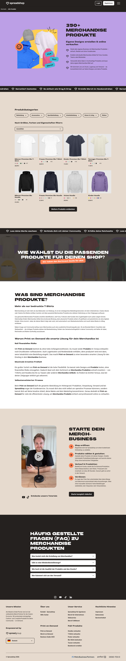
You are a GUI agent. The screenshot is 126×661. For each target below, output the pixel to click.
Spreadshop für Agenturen (77, 612)
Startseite (3, 9)
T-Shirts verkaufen (74, 634)
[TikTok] (28, 497)
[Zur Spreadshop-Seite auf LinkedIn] (70, 597)
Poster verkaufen (73, 637)
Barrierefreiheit (100, 618)
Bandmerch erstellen (75, 646)
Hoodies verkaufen (74, 631)
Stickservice (72, 618)
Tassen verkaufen (74, 643)
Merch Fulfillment (74, 621)
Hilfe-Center (44, 615)
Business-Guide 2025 (47, 637)
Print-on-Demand (46, 631)
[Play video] (38, 456)
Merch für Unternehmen (76, 615)
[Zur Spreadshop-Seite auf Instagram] (55, 597)
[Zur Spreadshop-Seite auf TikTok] (65, 597)
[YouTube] (24, 497)
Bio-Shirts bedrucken (75, 640)
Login (98, 3)
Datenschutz (99, 615)
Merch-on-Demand (46, 634)
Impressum (99, 612)
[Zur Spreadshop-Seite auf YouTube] (60, 597)
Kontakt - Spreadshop (47, 612)
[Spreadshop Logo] (15, 3)
